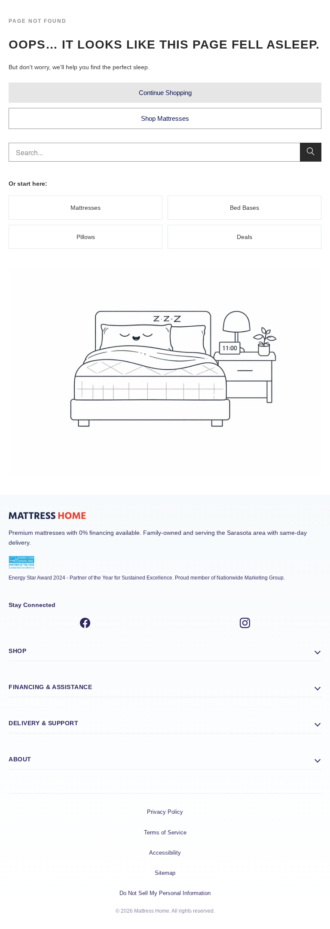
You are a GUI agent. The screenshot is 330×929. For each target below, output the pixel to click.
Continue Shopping (165, 92)
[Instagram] (244, 624)
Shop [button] (17, 650)
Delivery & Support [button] (43, 723)
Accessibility (165, 852)
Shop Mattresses (165, 118)
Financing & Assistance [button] (50, 687)
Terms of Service (165, 832)
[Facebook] (85, 624)
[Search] (310, 152)
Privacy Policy (165, 812)
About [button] (20, 759)
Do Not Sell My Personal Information (165, 893)
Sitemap (165, 873)
